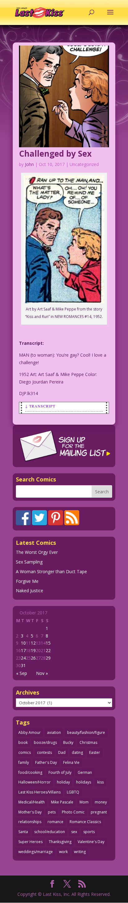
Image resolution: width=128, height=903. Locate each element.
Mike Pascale (62, 802)
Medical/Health (31, 802)
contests (44, 752)
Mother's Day (30, 812)
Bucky (68, 742)
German (85, 772)
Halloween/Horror (34, 782)
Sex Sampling (29, 562)
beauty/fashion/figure (86, 732)
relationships (29, 821)
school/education (49, 831)
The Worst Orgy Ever (37, 552)
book (23, 742)
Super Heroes (30, 841)
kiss (100, 782)
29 (48, 658)
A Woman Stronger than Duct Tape (51, 571)
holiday (63, 782)
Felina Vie (71, 762)
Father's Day (46, 762)
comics (24, 752)
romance (55, 821)
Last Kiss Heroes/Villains (39, 792)
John (29, 164)
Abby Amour (29, 732)
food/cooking (30, 772)
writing (80, 851)
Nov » (42, 673)
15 (48, 643)
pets (52, 812)
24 (23, 658)
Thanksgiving (60, 841)
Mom (84, 802)
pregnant (99, 812)
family (23, 762)
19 (33, 650)
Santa (23, 831)
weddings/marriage (35, 851)
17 (23, 650)
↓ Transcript (40, 405)
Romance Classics (85, 821)
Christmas (88, 742)
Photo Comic (73, 812)
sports (89, 831)
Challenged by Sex (55, 153)
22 (48, 650)
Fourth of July (59, 772)
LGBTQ (73, 792)
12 (33, 643)
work (63, 851)
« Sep (21, 673)
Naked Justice (29, 590)
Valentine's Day (91, 841)
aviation (54, 732)
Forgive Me (27, 581)
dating (77, 752)
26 (33, 658)
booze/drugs (45, 742)
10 (23, 643)
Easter (94, 752)
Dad (62, 752)
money (101, 802)
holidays (83, 782)
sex (74, 831)
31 (23, 665)
